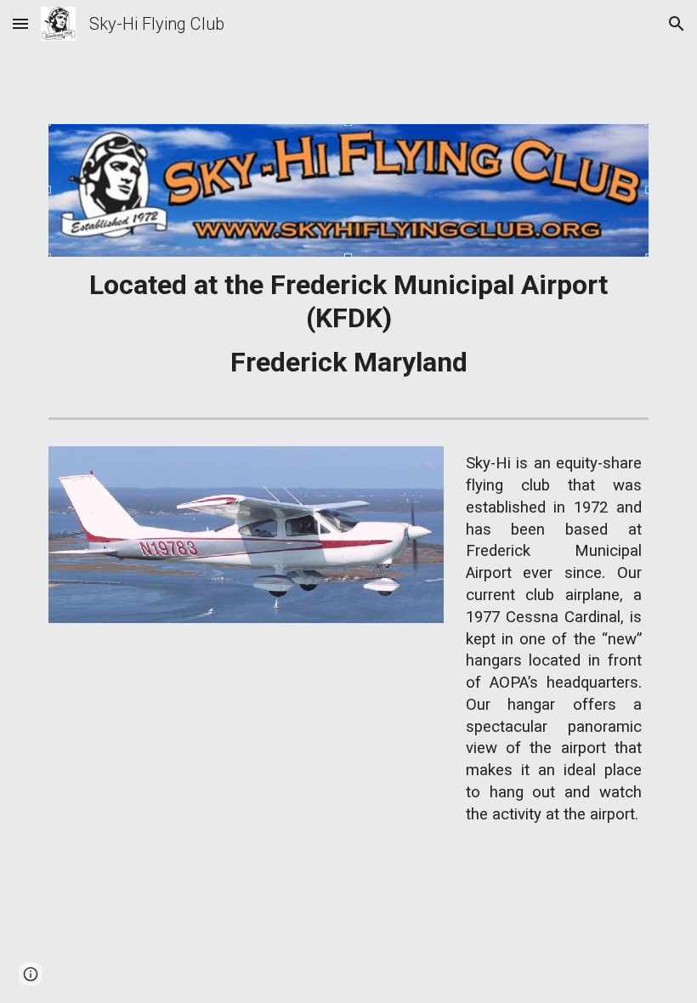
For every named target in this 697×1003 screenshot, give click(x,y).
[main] (348, 323)
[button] (20, 23)
